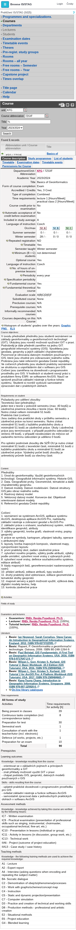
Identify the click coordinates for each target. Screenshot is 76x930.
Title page (10, 87)
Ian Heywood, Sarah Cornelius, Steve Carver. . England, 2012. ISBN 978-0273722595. (42, 640)
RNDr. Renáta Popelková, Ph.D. (44, 618)
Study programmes (39, 158)
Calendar (9, 92)
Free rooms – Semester (20, 65)
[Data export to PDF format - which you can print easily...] (62, 105)
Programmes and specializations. (27, 16)
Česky (70, 4)
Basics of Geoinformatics (56, 155)
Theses (8, 47)
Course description (13, 158)
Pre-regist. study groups (21, 52)
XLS (12, 328)
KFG (39, 170)
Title (3, 121)
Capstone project (15, 74)
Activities (8, 597)
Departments (12, 25)
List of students (63, 158)
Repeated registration (22, 240)
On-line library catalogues (27, 689)
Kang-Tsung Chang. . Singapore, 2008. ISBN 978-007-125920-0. (40, 683)
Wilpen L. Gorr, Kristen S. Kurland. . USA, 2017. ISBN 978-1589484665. (40, 674)
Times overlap (13, 79)
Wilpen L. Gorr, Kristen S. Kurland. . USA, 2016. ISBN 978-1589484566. (37, 665)
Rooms (8, 56)
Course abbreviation (12, 116)
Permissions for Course (16, 166)
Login (60, 4)
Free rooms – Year (16, 70)
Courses (9, 21)
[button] (5, 4)
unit (3, 110)
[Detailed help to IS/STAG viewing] (72, 105)
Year (3, 127)
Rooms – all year (15, 61)
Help (6, 96)
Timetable (8, 162)
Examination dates (16, 38)
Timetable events (15, 43)
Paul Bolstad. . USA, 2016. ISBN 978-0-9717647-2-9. (41, 655)
